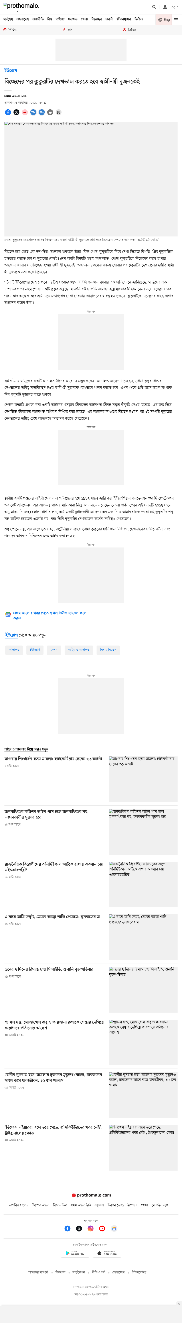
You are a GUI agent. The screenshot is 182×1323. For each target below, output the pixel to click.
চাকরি (109, 20)
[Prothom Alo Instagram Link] (93, 1229)
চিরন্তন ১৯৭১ (115, 1205)
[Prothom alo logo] (91, 1196)
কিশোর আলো (40, 1205)
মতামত (72, 20)
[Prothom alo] (22, 7)
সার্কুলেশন (79, 1272)
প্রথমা (144, 1205)
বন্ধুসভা (99, 1205)
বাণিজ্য (60, 20)
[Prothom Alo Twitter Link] (81, 1229)
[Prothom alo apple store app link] (107, 1254)
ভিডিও (139, 20)
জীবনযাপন (124, 20)
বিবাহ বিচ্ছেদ (108, 650)
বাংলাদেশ (22, 20)
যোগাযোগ (118, 1272)
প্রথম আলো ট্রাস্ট (81, 1205)
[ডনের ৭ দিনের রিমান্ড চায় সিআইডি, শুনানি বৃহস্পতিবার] (143, 989)
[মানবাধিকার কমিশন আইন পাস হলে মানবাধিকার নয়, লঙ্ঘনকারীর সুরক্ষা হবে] (143, 832)
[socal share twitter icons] (17, 114)
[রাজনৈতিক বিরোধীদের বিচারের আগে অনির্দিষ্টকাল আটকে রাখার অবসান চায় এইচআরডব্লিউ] (143, 884)
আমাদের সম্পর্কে (38, 1272)
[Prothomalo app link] (75, 1254)
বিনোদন (96, 20)
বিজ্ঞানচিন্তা (60, 1205)
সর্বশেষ (8, 20)
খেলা (84, 20)
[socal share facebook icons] (8, 114)
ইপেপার (132, 1205)
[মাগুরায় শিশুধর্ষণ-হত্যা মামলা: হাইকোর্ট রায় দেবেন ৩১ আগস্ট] (143, 779)
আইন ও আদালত (78, 650)
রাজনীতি (38, 20)
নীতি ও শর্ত (98, 1272)
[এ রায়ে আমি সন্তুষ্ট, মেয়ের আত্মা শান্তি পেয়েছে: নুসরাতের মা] (143, 937)
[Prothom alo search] (154, 7)
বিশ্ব (49, 20)
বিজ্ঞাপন (60, 1272)
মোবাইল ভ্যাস (160, 1205)
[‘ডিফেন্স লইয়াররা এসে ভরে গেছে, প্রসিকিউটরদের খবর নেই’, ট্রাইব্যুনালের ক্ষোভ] (143, 1147)
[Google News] (114, 1229)
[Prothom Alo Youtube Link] (104, 1229)
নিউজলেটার (139, 1272)
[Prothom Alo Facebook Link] (69, 1229)
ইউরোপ (10, 70)
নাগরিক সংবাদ (18, 1205)
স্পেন (54, 650)
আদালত (14, 650)
